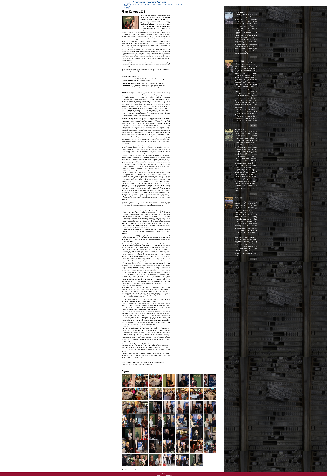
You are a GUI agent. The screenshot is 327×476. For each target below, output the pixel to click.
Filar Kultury (179, 4)
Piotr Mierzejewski (167, 475)
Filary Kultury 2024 (133, 11)
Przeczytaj (253, 57)
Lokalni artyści (157, 4)
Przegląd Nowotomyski (144, 4)
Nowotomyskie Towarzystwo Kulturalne (149, 2)
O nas (134, 4)
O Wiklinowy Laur (168, 4)
